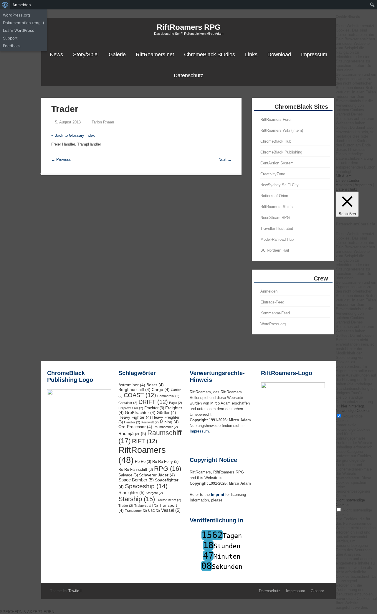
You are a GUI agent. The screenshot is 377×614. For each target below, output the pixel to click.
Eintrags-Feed (272, 302)
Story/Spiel (86, 54)
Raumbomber (165, 427)
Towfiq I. (75, 591)
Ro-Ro (143, 462)
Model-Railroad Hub (277, 239)
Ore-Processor (135, 426)
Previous (61, 159)
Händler (132, 422)
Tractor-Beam (168, 500)
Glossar (317, 591)
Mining (169, 422)
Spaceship (146, 486)
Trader (125, 505)
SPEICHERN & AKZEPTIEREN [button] (27, 612)
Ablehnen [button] (344, 185)
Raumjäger (132, 433)
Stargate (154, 493)
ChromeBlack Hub (275, 141)
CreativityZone (272, 174)
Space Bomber (136, 479)
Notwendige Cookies (349, 418)
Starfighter (131, 492)
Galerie (117, 54)
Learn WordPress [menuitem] (18, 30)
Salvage (128, 475)
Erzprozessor (130, 408)
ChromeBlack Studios (209, 54)
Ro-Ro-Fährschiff (135, 470)
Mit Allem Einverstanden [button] (348, 178)
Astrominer (131, 384)
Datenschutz (188, 75)
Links (251, 54)
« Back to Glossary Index (73, 135)
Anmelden (268, 291)
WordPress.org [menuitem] (16, 15)
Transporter (136, 510)
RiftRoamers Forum (277, 119)
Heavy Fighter (134, 417)
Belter (155, 384)
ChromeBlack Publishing (281, 152)
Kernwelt (150, 422)
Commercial (168, 396)
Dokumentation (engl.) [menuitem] (23, 22)
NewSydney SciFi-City (279, 185)
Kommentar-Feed (275, 313)
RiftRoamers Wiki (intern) (281, 130)
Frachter (154, 408)
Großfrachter (140, 412)
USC (154, 510)
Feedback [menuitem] (12, 45)
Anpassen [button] (363, 185)
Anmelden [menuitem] (21, 4)
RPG (167, 468)
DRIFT (153, 402)
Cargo (161, 389)
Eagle (175, 403)
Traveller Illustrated (276, 228)
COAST (140, 395)
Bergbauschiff (134, 389)
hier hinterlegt (352, 406)
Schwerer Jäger (157, 475)
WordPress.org (273, 324)
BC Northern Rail (274, 250)
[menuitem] (5, 4)
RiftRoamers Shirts (276, 206)
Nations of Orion (274, 196)
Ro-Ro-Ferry (165, 462)
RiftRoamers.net (155, 54)
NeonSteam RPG (275, 217)
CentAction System (277, 163)
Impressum (314, 54)
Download (279, 54)
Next (225, 159)
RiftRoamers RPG (189, 27)
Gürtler (166, 412)
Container (127, 403)
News (56, 54)
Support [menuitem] (10, 38)
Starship (136, 499)
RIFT (144, 441)
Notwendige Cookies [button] (353, 410)
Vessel (171, 510)
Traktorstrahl (146, 505)
